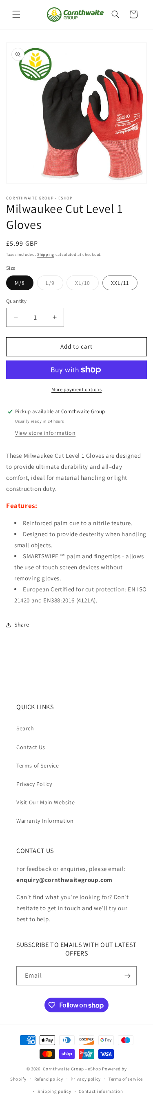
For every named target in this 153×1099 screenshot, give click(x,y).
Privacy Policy (34, 784)
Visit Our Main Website (45, 802)
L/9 (54, 284)
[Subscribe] (127, 975)
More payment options (76, 389)
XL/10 (87, 284)
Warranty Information (45, 820)
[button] (16, 14)
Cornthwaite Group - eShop (72, 1069)
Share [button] (21, 624)
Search (25, 728)
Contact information (101, 1091)
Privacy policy (86, 1079)
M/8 (20, 283)
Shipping (45, 254)
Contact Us (30, 747)
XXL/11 (120, 283)
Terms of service (126, 1079)
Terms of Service (37, 765)
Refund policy (48, 1079)
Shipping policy (54, 1091)
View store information (45, 432)
